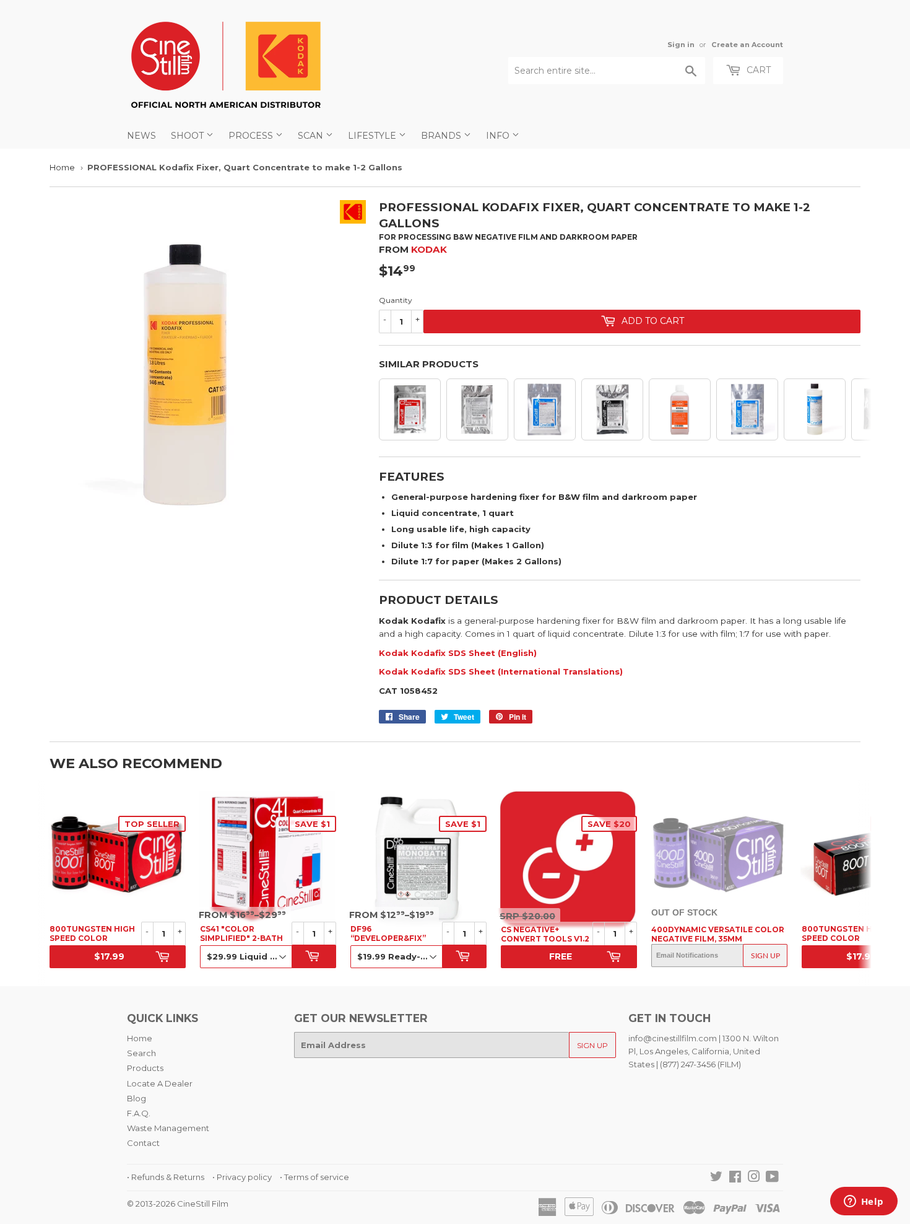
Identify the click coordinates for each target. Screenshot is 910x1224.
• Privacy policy (242, 1177)
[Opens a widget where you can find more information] (864, 1202)
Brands (442, 135)
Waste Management (168, 1128)
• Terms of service (314, 1177)
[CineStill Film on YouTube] (772, 1178)
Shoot (188, 135)
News (141, 135)
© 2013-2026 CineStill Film (177, 1204)
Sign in (681, 44)
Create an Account (747, 44)
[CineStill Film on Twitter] (716, 1178)
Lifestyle (373, 135)
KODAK (429, 249)
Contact (143, 1143)
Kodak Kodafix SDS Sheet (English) (458, 653)
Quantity (395, 300)
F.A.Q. (138, 1113)
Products (145, 1068)
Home (62, 167)
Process (251, 135)
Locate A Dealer (160, 1083)
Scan (312, 135)
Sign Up (765, 956)
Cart (757, 70)
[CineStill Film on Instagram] (754, 1178)
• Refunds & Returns (165, 1177)
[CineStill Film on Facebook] (735, 1178)
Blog (136, 1098)
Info (499, 135)
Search (141, 1053)
